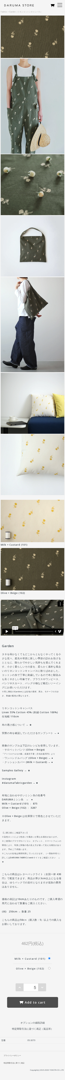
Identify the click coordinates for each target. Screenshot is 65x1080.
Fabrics (4, 12)
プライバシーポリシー (12, 1055)
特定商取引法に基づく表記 (14, 1063)
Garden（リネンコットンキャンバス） (25, 12)
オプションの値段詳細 (32, 1022)
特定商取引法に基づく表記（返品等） (32, 1028)
